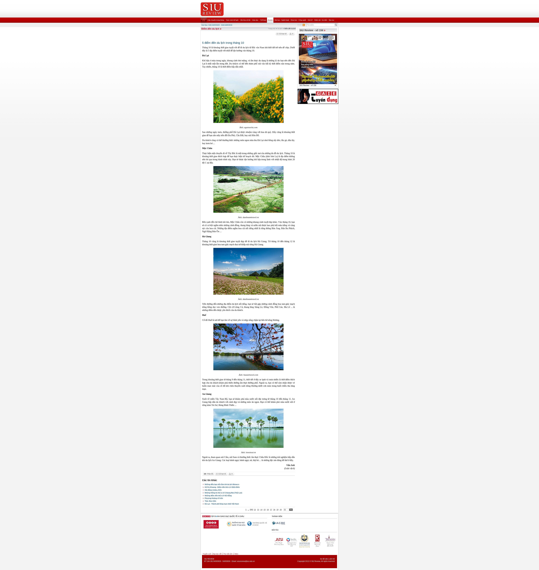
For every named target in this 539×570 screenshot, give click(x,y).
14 (261, 510)
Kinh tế (310, 20)
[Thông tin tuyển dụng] (318, 96)
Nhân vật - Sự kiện (320, 20)
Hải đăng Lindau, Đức (213, 490)
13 (258, 510)
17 (271, 510)
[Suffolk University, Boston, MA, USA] (329, 541)
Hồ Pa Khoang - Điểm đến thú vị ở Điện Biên (222, 487)
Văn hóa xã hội (245, 20)
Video (236, 554)
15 (265, 510)
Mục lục (331, 20)
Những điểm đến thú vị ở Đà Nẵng (218, 496)
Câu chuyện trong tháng (216, 20)
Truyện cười (207, 554)
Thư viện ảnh (227, 554)
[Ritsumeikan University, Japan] (278, 541)
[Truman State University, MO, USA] (291, 541)
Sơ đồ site (324, 559)
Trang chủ (271, 28)
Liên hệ (332, 559)
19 (277, 510)
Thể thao (263, 20)
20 (281, 510)
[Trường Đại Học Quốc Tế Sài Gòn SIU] (255, 524)
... (248, 510)
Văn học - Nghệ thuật (281, 20)
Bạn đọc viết (217, 554)
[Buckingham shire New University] (316, 541)
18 (274, 510)
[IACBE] (278, 523)
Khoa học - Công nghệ (298, 20)
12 (255, 510)
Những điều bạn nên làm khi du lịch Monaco (222, 484)
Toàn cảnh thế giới (232, 20)
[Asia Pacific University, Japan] (304, 541)
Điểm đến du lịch (210, 29)
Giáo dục (255, 20)
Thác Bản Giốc (210, 501)
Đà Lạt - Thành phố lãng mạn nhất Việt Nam (222, 504)
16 (268, 510)
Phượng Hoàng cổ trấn (214, 498)
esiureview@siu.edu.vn (246, 561)
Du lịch (270, 20)
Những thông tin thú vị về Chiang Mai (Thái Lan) (223, 493)
